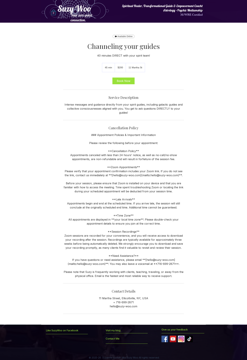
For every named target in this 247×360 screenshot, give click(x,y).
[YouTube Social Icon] (173, 339)
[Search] (202, 9)
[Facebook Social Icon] (164, 339)
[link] (123, 81)
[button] (53, 12)
